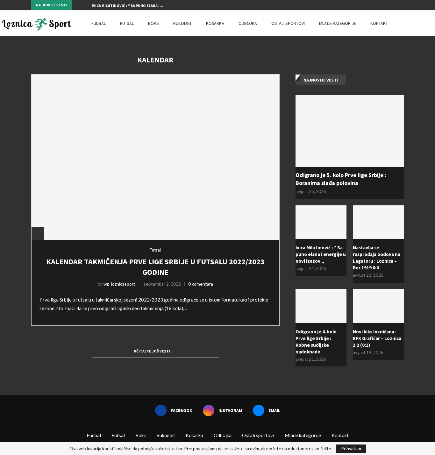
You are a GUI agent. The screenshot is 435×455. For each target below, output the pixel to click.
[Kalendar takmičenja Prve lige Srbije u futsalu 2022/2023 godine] (155, 157)
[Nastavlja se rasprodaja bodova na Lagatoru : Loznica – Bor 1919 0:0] (378, 222)
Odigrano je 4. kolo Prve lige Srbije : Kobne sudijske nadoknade (316, 342)
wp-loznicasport (119, 284)
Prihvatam (351, 448)
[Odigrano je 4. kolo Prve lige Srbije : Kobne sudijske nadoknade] (321, 306)
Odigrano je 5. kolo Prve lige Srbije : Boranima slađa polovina (341, 179)
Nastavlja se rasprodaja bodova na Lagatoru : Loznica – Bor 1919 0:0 (376, 258)
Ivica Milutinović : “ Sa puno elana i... (127, 5)
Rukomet (182, 23)
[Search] (432, 23)
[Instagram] (394, 5)
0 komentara (200, 284)
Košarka (215, 23)
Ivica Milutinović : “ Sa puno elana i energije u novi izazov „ (321, 254)
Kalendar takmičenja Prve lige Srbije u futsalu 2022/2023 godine (155, 267)
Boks (153, 23)
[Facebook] (387, 5)
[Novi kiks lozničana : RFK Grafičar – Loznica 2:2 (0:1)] (378, 306)
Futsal (127, 23)
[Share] (37, 233)
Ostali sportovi (288, 23)
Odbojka (248, 23)
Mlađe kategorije (337, 23)
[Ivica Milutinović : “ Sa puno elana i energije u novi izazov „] (321, 222)
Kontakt (379, 23)
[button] (77, 5)
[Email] (402, 5)
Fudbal (98, 23)
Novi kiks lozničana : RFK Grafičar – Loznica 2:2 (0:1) (377, 338)
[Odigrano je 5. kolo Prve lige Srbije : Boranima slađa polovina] (350, 131)
